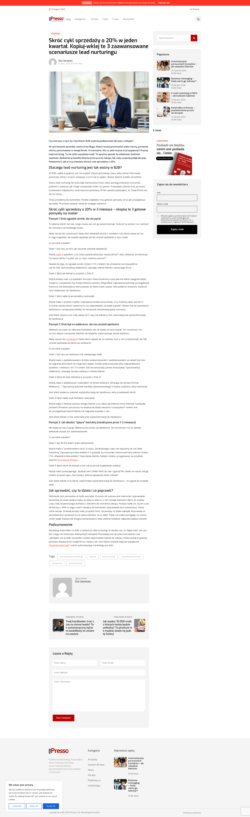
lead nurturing (109, 556)
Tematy (94, 19)
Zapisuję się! (164, 2)
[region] (34, 796)
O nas (115, 19)
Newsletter (128, 19)
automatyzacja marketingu (71, 556)
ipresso (93, 556)
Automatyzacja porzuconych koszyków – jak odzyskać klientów (184, 64)
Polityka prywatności (192, 813)
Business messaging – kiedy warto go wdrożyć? (183, 80)
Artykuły (55, 33)
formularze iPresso (68, 459)
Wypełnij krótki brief (59, 545)
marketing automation (131, 556)
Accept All (51, 806)
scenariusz (71, 339)
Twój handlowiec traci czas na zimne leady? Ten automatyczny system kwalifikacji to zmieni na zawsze (80, 628)
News (91, 770)
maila (58, 254)
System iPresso (96, 764)
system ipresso (76, 563)
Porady (91, 775)
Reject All (34, 806)
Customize (16, 806)
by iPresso (194, 9)
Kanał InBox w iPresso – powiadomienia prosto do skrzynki (183, 110)
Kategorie (80, 19)
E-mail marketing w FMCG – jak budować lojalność (184, 94)
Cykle (105, 19)
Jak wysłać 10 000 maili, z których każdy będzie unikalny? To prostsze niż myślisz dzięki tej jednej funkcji (117, 628)
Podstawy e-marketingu (94, 783)
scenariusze (57, 563)
